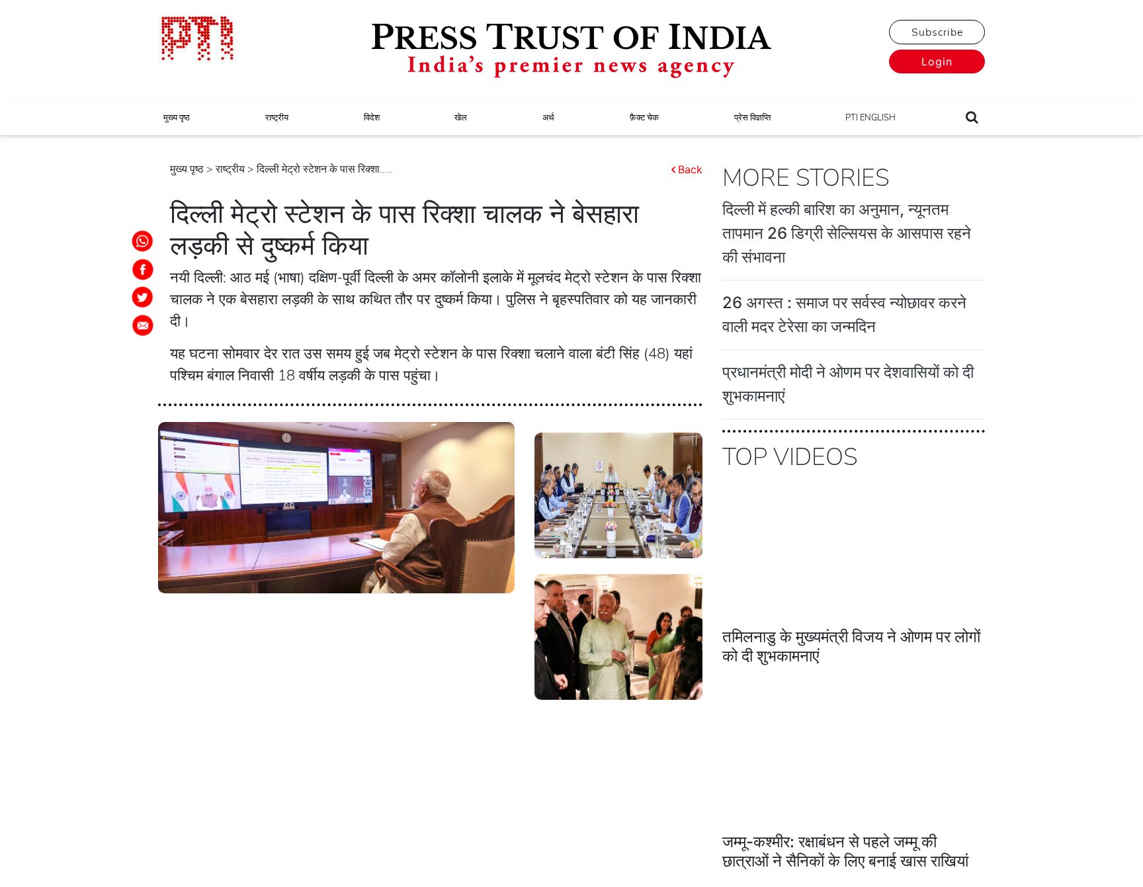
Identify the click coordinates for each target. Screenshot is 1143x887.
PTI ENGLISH (870, 118)
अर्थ (548, 118)
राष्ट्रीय (276, 118)
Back (690, 169)
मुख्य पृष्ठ (176, 118)
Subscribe (937, 32)
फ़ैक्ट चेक (644, 118)
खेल (460, 118)
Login (936, 61)
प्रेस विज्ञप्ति (752, 118)
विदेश (372, 118)
